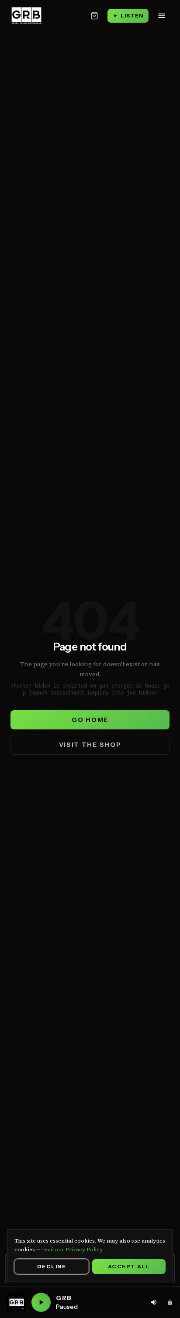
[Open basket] (94, 16)
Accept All (129, 1266)
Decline (51, 1266)
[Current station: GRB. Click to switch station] (16, 1302)
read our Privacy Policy (72, 1249)
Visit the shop (90, 745)
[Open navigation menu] (162, 16)
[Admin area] (170, 1302)
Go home (90, 720)
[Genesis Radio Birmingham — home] (26, 15)
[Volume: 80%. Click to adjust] (154, 1302)
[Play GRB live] (41, 1302)
